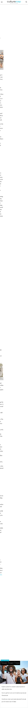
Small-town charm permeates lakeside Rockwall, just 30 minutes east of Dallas (14, 700)
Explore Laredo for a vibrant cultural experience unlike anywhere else (13, 688)
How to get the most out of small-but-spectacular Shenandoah (14, 694)
